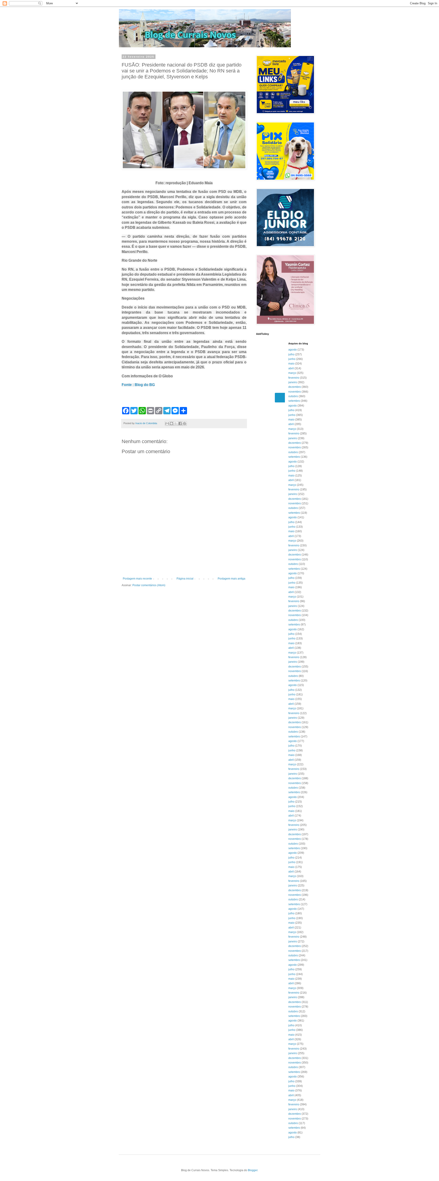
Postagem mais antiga (231, 578)
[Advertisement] (184, 564)
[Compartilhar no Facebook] (180, 423)
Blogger (252, 1170)
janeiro (292, 382)
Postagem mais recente (137, 578)
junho (291, 359)
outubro (293, 396)
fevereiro (293, 377)
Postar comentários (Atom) (148, 585)
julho (291, 354)
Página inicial (185, 578)
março (292, 373)
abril (291, 368)
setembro (294, 400)
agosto (292, 349)
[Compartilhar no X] (176, 423)
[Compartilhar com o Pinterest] (184, 423)
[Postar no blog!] (171, 423)
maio (291, 363)
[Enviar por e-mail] (167, 423)
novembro (294, 391)
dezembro (294, 386)
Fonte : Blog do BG (138, 385)
